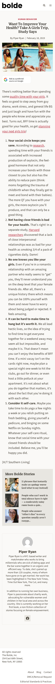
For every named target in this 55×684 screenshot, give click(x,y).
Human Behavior (27, 19)
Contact (48, 672)
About (31, 672)
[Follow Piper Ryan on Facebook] (27, 618)
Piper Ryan (18, 38)
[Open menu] (50, 5)
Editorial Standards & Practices (36, 681)
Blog (38, 672)
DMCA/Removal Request (39, 677)
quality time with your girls (27, 96)
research (38, 145)
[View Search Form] (44, 5)
